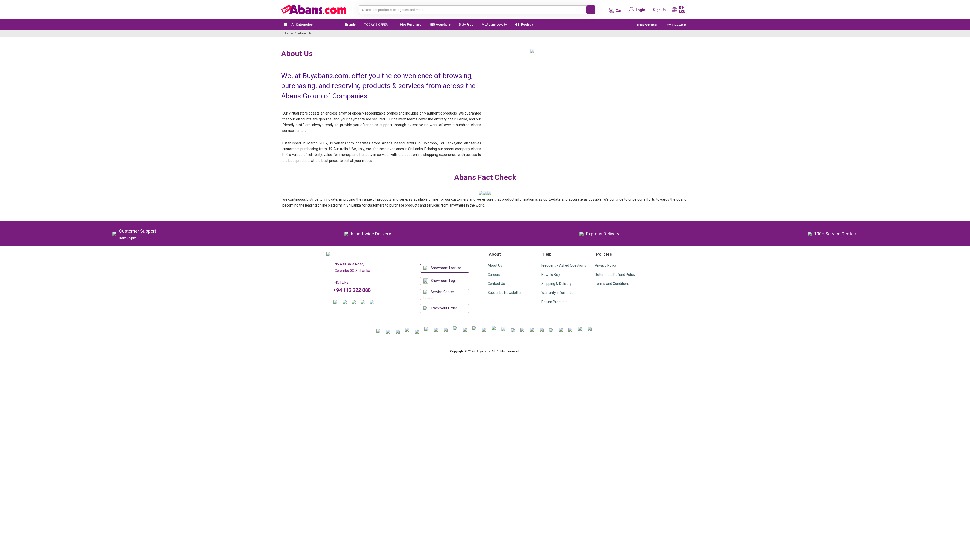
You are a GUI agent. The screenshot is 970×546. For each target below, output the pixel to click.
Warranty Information (558, 293)
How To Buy (550, 274)
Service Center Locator (438, 295)
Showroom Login (444, 281)
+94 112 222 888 (677, 24)
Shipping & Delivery (556, 284)
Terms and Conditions (612, 284)
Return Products (554, 302)
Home (288, 33)
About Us (495, 265)
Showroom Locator (446, 268)
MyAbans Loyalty (494, 24)
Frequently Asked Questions (563, 265)
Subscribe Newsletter (505, 293)
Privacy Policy (606, 265)
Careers (494, 274)
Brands (350, 24)
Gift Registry (524, 24)
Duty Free (466, 24)
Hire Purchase (411, 24)
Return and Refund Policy (615, 274)
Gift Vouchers (440, 24)
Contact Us (496, 284)
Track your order (647, 24)
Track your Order (444, 308)
